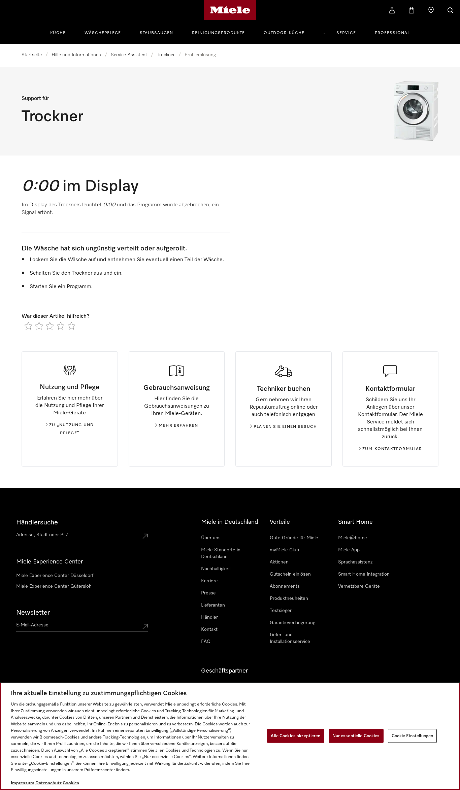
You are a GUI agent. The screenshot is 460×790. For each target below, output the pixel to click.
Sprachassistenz (355, 562)
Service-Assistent (129, 55)
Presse (208, 593)
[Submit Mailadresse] (145, 626)
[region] (230, 736)
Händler (209, 617)
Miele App (349, 550)
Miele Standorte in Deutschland (220, 553)
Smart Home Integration (364, 574)
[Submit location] (145, 536)
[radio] (28, 326)
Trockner (166, 55)
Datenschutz (48, 783)
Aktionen (279, 562)
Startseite (32, 55)
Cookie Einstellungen (412, 735)
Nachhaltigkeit (216, 568)
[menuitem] (61, 32)
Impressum (22, 783)
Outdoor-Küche (284, 33)
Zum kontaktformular (392, 449)
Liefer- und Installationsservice (290, 638)
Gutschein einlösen (290, 574)
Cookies (71, 783)
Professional (392, 33)
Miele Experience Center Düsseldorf (54, 575)
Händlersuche (37, 522)
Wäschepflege (103, 33)
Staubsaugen (156, 33)
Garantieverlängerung (292, 622)
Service (346, 33)
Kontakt (209, 629)
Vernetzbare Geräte (359, 586)
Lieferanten (213, 605)
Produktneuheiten (289, 598)
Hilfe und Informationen (76, 55)
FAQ (205, 641)
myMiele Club (284, 550)
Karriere (209, 581)
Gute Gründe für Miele (294, 538)
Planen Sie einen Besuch (285, 427)
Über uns (211, 538)
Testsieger (281, 610)
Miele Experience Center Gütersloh (54, 586)
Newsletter (33, 612)
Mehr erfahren (178, 426)
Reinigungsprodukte (218, 33)
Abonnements (285, 586)
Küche (58, 33)
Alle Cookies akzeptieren (295, 735)
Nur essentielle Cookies (356, 735)
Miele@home (352, 538)
